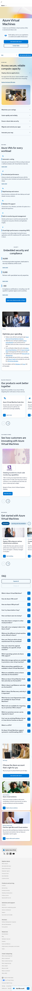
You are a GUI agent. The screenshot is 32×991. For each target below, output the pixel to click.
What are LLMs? (5, 968)
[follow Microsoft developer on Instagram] (7, 854)
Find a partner (5, 926)
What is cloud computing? (7, 955)
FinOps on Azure (5, 895)
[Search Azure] (1, 2)
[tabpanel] (16, 546)
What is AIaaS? (5, 965)
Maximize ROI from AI (6, 897)
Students (3, 941)
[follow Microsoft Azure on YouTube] (14, 854)
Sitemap (3, 986)
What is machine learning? (7, 960)
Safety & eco (4, 988)
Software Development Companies (9, 922)
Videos (3, 948)
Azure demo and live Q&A (7, 914)
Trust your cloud (5, 873)
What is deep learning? (6, 963)
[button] (9, 55)
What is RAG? (4, 973)
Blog (3, 936)
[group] (13, 406)
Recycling (10, 988)
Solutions (4, 905)
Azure (3, 5)
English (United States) (8, 977)
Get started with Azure (6, 866)
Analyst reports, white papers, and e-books (10, 946)
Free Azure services (6, 890)
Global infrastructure (6, 868)
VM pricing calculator (13, 361)
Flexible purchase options (7, 892)
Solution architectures (6, 909)
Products (4, 885)
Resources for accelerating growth (9, 907)
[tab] (6, 523)
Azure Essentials (5, 875)
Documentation (5, 934)
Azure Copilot (12, 359)
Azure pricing (4, 888)
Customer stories (5, 878)
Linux (24, 364)
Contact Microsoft (9, 986)
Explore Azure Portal (10, 850)
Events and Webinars (6, 943)
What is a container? (6, 970)
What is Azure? (5, 863)
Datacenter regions (6, 871)
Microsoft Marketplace (6, 924)
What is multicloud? (6, 958)
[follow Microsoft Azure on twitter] (4, 854)
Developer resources (6, 938)
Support (3, 912)
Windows (17, 364)
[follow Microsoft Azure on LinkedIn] (10, 854)
